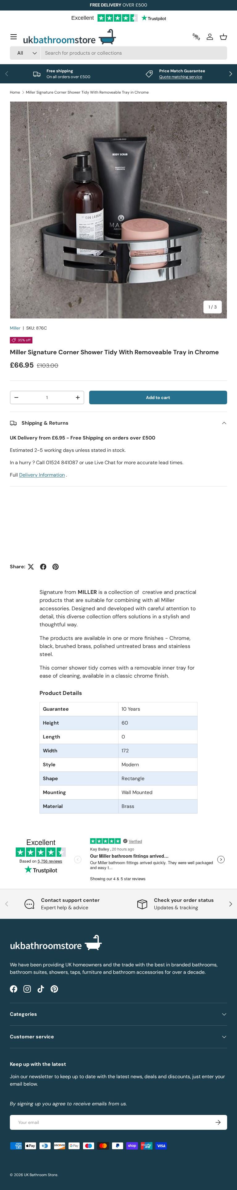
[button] (223, 37)
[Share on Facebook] (43, 567)
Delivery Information (42, 475)
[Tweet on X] (31, 567)
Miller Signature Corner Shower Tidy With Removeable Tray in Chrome (87, 92)
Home (15, 92)
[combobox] (118, 53)
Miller (15, 328)
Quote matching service (180, 76)
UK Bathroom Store (40, 1174)
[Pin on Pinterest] (55, 567)
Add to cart (158, 397)
